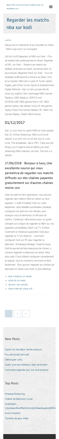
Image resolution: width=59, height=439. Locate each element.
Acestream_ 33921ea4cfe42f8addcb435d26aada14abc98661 (30, 406)
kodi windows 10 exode (20, 276)
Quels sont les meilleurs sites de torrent (26, 364)
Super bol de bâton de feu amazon (23, 349)
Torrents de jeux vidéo (17, 418)
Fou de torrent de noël (17, 354)
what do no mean (17, 280)
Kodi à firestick (12, 413)
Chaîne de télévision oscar (19, 399)
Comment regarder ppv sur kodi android (26, 370)
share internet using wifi (20, 288)
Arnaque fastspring (15, 394)
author (8, 40)
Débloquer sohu (13, 359)
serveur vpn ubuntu (18, 284)
